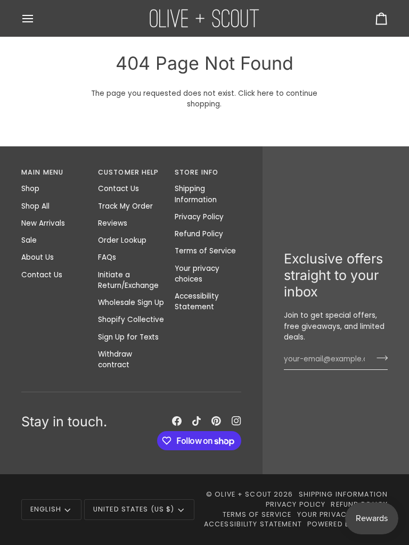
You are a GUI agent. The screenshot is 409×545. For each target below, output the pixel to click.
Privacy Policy (199, 217)
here (265, 93)
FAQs (107, 257)
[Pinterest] (216, 421)
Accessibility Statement (197, 301)
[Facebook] (177, 421)
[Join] (379, 357)
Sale (29, 240)
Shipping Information (196, 194)
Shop (30, 189)
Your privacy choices (197, 273)
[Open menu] (37, 18)
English (45, 509)
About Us (37, 257)
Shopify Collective (131, 320)
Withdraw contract (115, 359)
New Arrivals (43, 223)
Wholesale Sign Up (131, 303)
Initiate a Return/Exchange (128, 280)
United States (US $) (134, 509)
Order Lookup (122, 240)
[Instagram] (236, 421)
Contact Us (41, 275)
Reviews (112, 223)
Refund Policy (199, 234)
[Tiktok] (196, 421)
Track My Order (125, 206)
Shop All (35, 206)
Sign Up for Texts (128, 337)
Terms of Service (205, 251)
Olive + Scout (243, 494)
